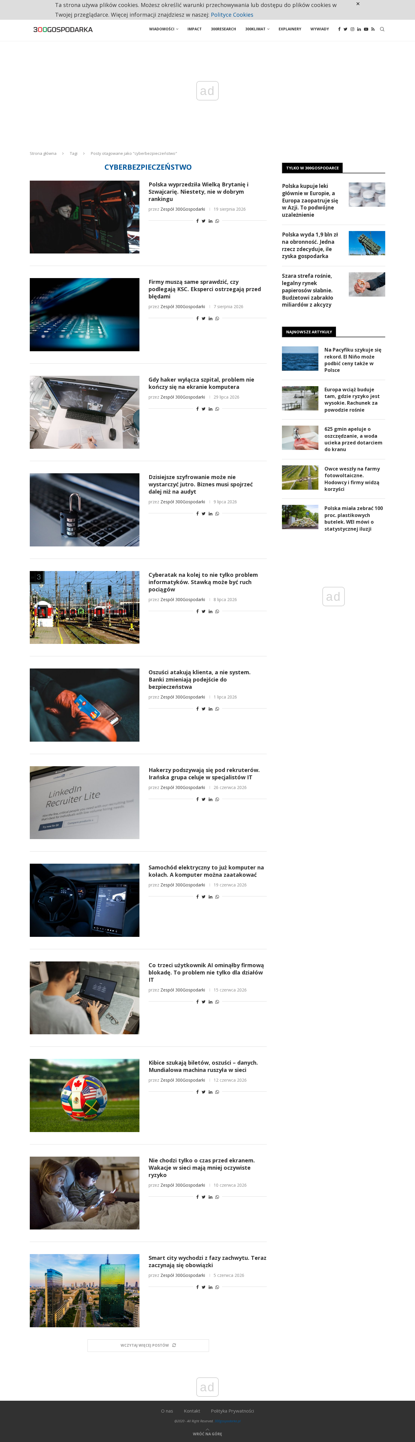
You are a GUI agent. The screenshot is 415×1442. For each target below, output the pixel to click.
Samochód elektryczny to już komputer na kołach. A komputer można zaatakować (206, 871)
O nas (167, 1411)
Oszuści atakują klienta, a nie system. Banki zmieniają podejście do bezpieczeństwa (200, 679)
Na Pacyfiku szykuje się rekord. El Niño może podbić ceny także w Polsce (352, 359)
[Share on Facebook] (197, 221)
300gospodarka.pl (227, 1421)
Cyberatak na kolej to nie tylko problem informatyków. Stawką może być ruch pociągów (203, 582)
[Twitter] (346, 29)
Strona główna (43, 153)
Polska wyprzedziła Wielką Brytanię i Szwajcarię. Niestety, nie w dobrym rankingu (199, 191)
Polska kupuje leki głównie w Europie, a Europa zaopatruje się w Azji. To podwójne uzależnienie (310, 200)
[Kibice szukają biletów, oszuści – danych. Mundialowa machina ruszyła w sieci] (84, 1095)
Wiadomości (161, 29)
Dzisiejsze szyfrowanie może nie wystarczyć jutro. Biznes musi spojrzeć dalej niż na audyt (201, 484)
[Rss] (373, 29)
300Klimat (255, 29)
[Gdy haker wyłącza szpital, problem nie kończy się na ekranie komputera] (84, 412)
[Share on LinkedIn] (210, 221)
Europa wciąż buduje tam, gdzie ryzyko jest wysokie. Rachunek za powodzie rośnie (352, 399)
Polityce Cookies (232, 14)
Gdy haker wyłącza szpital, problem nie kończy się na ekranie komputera (201, 383)
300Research (223, 29)
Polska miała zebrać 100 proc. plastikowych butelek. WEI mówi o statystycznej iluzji (353, 518)
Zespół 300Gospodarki (182, 209)
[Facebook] (339, 29)
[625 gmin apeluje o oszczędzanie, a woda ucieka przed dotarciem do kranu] (300, 438)
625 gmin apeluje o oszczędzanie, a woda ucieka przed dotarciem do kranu (353, 439)
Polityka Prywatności (232, 1411)
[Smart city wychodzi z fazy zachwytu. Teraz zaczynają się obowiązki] (84, 1290)
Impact (194, 29)
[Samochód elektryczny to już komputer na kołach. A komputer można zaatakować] (84, 900)
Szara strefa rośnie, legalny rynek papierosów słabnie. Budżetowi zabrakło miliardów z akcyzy (307, 290)
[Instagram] (352, 29)
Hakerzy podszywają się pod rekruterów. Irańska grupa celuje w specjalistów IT (204, 773)
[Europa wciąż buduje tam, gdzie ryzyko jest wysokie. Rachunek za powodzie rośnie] (300, 398)
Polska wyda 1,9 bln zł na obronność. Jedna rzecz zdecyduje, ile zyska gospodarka (310, 245)
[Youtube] (366, 29)
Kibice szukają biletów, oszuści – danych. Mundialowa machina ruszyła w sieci (203, 1066)
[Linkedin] (359, 29)
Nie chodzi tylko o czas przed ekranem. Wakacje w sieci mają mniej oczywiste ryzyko (202, 1167)
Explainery (290, 29)
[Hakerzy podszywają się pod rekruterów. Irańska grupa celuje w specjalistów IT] (84, 802)
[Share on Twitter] (204, 221)
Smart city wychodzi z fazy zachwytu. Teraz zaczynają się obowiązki (207, 1261)
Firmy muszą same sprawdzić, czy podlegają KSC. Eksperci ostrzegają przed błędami (205, 289)
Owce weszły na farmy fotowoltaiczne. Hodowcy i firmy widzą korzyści (352, 478)
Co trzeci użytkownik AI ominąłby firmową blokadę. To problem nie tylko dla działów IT (206, 972)
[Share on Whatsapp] (217, 221)
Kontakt (192, 1411)
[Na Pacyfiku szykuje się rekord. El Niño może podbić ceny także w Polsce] (300, 358)
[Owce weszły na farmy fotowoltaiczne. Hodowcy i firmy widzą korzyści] (300, 477)
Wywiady (319, 29)
